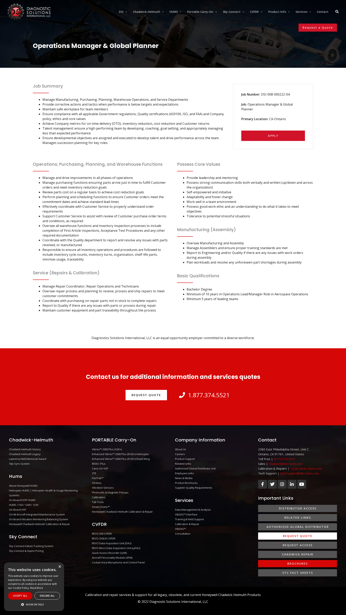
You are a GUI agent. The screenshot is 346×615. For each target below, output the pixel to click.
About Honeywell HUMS (23, 485)
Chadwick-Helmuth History (25, 449)
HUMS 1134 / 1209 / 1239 (23, 505)
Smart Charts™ (101, 507)
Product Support (185, 459)
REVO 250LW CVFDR (103, 538)
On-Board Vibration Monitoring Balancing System (38, 519)
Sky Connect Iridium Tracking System (31, 546)
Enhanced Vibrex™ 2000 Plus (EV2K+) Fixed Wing (121, 459)
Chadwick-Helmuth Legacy (25, 454)
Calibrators (98, 497)
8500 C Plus (99, 463)
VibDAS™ (180, 529)
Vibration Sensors (103, 487)
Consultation (182, 533)
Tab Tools (98, 502)
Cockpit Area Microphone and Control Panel (118, 562)
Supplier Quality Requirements (193, 487)
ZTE (94, 473)
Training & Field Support (189, 519)
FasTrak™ (98, 478)
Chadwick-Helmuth (31, 440)
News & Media (183, 478)
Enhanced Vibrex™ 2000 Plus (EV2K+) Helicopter (120, 454)
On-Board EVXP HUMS (22, 500)
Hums (15, 476)
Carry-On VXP (100, 468)
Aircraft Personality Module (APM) (112, 557)
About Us (180, 449)
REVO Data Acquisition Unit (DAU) (111, 543)
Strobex (97, 483)
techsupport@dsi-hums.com (299, 473)
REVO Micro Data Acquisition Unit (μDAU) (116, 548)
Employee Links (184, 473)
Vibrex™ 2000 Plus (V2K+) (107, 449)
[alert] (34, 586)
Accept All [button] (20, 595)
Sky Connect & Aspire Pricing (26, 551)
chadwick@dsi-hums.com (286, 464)
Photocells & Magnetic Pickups (110, 492)
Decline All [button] (47, 595)
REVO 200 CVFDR (102, 533)
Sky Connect (23, 537)
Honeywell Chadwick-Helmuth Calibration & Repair (39, 524)
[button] (125, 12)
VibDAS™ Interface (186, 514)
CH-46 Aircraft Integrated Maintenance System (37, 514)
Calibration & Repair (187, 524)
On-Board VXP (17, 509)
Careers (180, 454)
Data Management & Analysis (193, 509)
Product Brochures (186, 483)
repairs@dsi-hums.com (306, 468)
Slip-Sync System (19, 463)
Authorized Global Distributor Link (195, 468)
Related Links (183, 463)
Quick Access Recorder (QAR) (109, 553)
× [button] (59, 566)
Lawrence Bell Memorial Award (27, 459)
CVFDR (99, 524)
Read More (36, 588)
